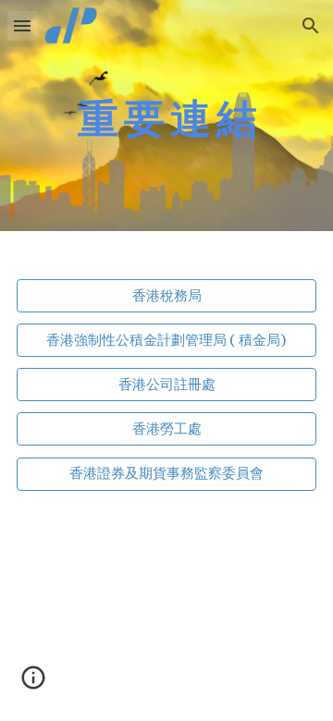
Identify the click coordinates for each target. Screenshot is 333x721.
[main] (166, 115)
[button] (22, 25)
